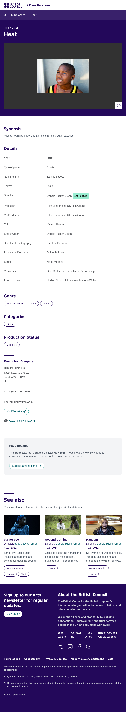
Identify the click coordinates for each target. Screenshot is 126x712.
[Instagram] (70, 646)
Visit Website (14, 411)
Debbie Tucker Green (68, 543)
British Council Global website (107, 634)
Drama (46, 303)
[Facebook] (79, 646)
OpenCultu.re (19, 694)
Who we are (62, 634)
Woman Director (15, 303)
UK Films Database (37, 5)
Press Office (88, 634)
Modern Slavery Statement (87, 659)
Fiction (10, 324)
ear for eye (11, 539)
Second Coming (56, 539)
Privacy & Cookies (55, 659)
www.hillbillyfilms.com (22, 420)
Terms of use (12, 659)
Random (92, 539)
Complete (12, 344)
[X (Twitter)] (60, 646)
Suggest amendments (24, 465)
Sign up (11, 614)
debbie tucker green (26, 543)
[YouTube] (88, 646)
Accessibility (32, 659)
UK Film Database (14, 15)
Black (33, 303)
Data (110, 659)
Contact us (76, 634)
